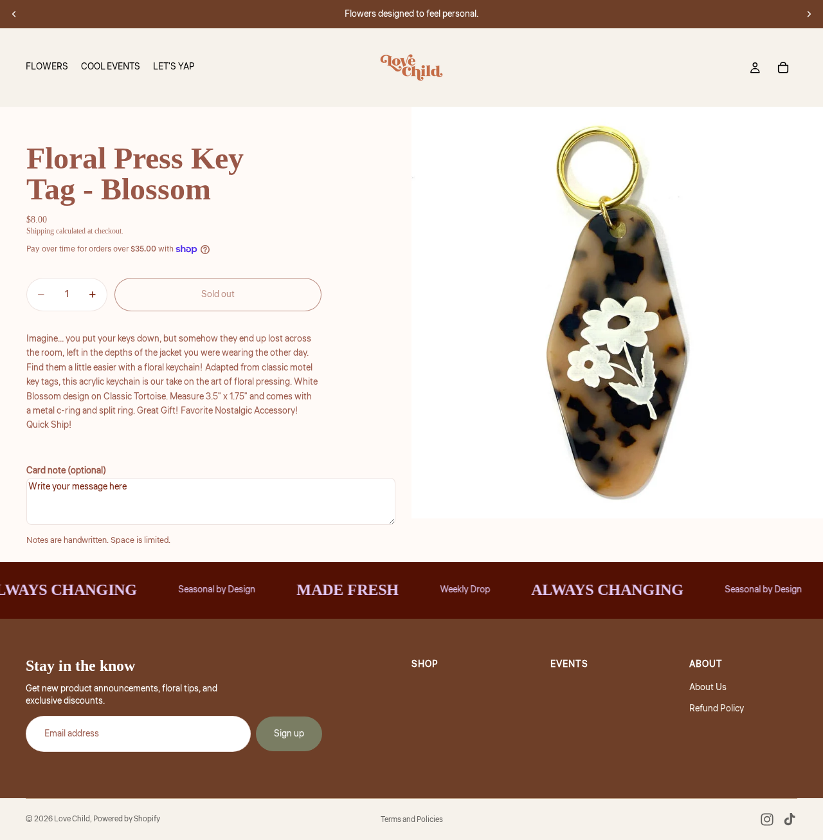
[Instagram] (767, 819)
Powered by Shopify (126, 819)
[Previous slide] (14, 14)
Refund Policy (716, 708)
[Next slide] (809, 14)
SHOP (425, 664)
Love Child (72, 819)
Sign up (289, 733)
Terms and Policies (412, 819)
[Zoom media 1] (617, 312)
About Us (708, 687)
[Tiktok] (789, 819)
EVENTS (569, 664)
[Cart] (783, 67)
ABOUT (706, 664)
